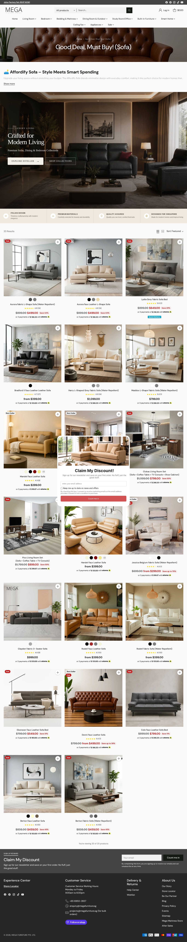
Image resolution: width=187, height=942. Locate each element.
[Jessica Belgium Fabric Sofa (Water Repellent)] (154, 525)
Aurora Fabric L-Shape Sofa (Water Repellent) (32, 304)
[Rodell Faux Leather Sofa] (93, 612)
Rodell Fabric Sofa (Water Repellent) (154, 648)
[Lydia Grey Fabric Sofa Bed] (154, 267)
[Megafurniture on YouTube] (182, 3)
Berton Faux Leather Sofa (32, 821)
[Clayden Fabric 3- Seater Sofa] (32, 612)
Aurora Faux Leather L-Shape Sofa (93, 304)
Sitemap (166, 915)
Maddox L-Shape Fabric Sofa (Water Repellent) (154, 390)
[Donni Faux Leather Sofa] (93, 698)
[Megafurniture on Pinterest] (170, 3)
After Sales (167, 925)
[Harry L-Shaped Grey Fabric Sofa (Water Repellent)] (93, 353)
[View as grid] (157, 231)
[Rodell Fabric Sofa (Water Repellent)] (154, 612)
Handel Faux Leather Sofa (93, 562)
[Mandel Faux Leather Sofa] (32, 439)
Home (79, 39)
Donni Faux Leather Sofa (93, 734)
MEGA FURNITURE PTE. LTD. (23, 935)
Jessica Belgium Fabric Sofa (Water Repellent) (154, 562)
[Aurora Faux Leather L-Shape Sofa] (93, 267)
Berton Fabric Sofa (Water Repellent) (94, 821)
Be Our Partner (169, 896)
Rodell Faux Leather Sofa (94, 648)
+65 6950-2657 (78, 901)
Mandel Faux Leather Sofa (32, 476)
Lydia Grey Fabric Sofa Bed (154, 299)
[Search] (129, 10)
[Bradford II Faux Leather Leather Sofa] (32, 353)
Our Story (167, 886)
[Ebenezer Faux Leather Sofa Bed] (32, 698)
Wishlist (131, 894)
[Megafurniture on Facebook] (166, 3)
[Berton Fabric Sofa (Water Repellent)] (93, 784)
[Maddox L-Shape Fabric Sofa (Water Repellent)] (154, 353)
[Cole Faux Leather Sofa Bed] (154, 698)
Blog (164, 901)
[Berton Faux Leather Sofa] (32, 784)
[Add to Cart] (57, 242)
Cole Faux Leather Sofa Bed (154, 730)
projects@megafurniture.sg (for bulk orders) (88, 912)
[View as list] (162, 231)
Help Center (133, 889)
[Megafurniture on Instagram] (174, 3)
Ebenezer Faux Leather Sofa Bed (32, 730)
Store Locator (169, 891)
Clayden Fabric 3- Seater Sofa (32, 648)
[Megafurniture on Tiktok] (178, 3)
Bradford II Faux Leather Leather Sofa (33, 390)
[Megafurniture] (14, 10)
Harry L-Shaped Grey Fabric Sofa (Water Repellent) (93, 390)
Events (165, 910)
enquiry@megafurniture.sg (83, 906)
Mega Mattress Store (172, 920)
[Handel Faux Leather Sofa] (93, 525)
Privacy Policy (169, 906)
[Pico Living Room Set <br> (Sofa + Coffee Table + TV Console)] (32, 525)
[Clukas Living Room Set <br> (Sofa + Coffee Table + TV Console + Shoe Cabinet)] (154, 439)
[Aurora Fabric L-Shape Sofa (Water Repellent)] (32, 267)
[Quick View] (57, 248)
